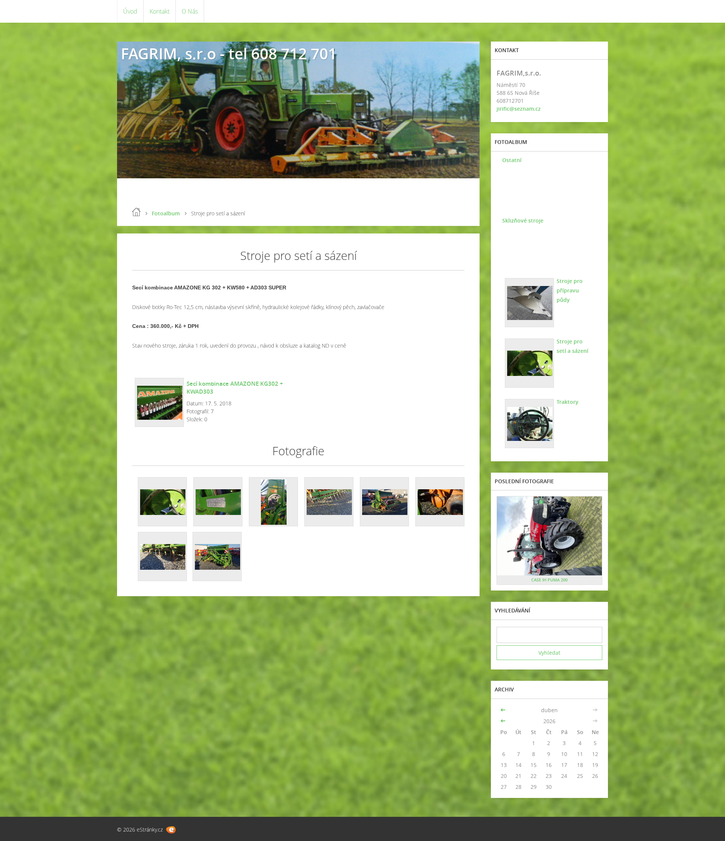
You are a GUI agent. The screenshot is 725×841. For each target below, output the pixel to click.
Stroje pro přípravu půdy (570, 290)
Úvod (130, 11)
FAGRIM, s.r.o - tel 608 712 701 (229, 53)
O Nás (190, 11)
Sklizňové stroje (522, 220)
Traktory (567, 401)
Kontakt (160, 11)
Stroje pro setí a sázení (572, 346)
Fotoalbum (166, 213)
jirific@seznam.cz (519, 108)
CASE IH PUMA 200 (549, 580)
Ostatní (511, 160)
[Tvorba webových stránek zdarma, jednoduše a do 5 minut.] (171, 829)
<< (504, 710)
